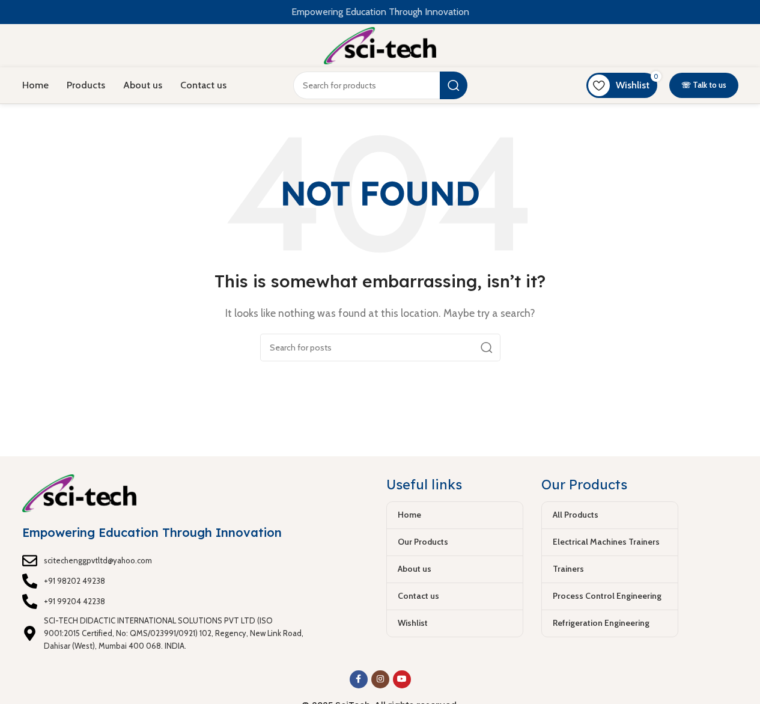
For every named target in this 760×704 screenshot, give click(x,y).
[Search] (453, 85)
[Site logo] (380, 45)
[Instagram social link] (380, 679)
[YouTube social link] (402, 679)
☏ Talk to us (703, 85)
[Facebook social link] (359, 679)
